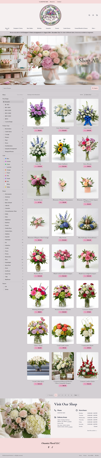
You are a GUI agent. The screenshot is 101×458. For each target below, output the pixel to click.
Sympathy (48, 28)
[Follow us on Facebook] (48, 447)
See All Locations (91, 430)
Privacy (84, 455)
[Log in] (93, 15)
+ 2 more (69, 421)
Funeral (57, 28)
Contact (59, 1)
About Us (52, 1)
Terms (80, 455)
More (93, 28)
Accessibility (90, 455)
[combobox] (90, 94)
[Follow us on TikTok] (52, 447)
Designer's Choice (18, 28)
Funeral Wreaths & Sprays (81, 28)
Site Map (96, 455)
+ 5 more (70, 426)
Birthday (39, 28)
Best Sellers (30, 28)
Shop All (7, 28)
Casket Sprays (66, 28)
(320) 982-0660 (44, 1)
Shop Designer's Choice (51, 34)
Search (96, 88)
